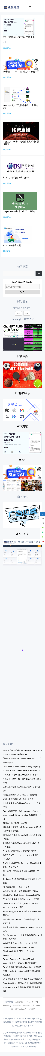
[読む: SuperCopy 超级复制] (17, 234)
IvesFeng (7, 1005)
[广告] (22, 515)
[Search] (39, 273)
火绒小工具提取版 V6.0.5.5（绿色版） (19, 799)
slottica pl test (8, 762)
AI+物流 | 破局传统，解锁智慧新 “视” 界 (19, 851)
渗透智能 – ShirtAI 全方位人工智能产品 (21, 71)
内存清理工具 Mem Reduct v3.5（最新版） (21, 943)
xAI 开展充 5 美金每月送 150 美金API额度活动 (22, 978)
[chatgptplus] (22, 337)
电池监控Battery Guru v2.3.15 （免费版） (20, 794)
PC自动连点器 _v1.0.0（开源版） (17, 887)
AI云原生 (32, 1009)
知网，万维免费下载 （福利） (17, 177)
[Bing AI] (22, 478)
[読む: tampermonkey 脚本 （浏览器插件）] (20, 200)
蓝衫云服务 (22, 533)
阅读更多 (7, 48)
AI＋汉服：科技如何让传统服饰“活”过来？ (20, 774)
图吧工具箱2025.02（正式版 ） (16, 822)
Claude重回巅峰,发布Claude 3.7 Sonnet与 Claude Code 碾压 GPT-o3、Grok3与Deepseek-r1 (20, 951)
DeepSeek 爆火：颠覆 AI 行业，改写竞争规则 (22, 983)
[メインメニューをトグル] (30, 7)
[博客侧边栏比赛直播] (22, 374)
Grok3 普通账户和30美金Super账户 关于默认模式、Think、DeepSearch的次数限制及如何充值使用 (22, 971)
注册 (26, 313)
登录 (18, 313)
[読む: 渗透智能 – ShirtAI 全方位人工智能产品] (21, 63)
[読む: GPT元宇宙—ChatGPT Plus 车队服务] (19, 26)
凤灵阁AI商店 (22, 393)
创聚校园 (17, 1005)
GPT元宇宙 (22, 426)
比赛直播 (22, 356)
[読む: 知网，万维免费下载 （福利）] (21, 167)
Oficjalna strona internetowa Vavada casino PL (22, 758)
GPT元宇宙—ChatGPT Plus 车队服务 (19, 37)
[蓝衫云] (22, 552)
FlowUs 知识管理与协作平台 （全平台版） (20, 106)
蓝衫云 (27, 1001)
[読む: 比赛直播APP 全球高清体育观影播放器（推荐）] (21, 131)
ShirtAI (22, 459)
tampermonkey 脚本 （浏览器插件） (19, 211)
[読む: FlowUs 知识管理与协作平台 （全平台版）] (17, 95)
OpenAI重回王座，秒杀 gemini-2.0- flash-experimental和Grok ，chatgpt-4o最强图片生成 (22, 815)
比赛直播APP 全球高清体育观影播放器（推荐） (21, 142)
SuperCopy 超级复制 (12, 245)
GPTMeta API (21, 1009)
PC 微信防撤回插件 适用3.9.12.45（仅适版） (22, 899)
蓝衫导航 (19, 1001)
